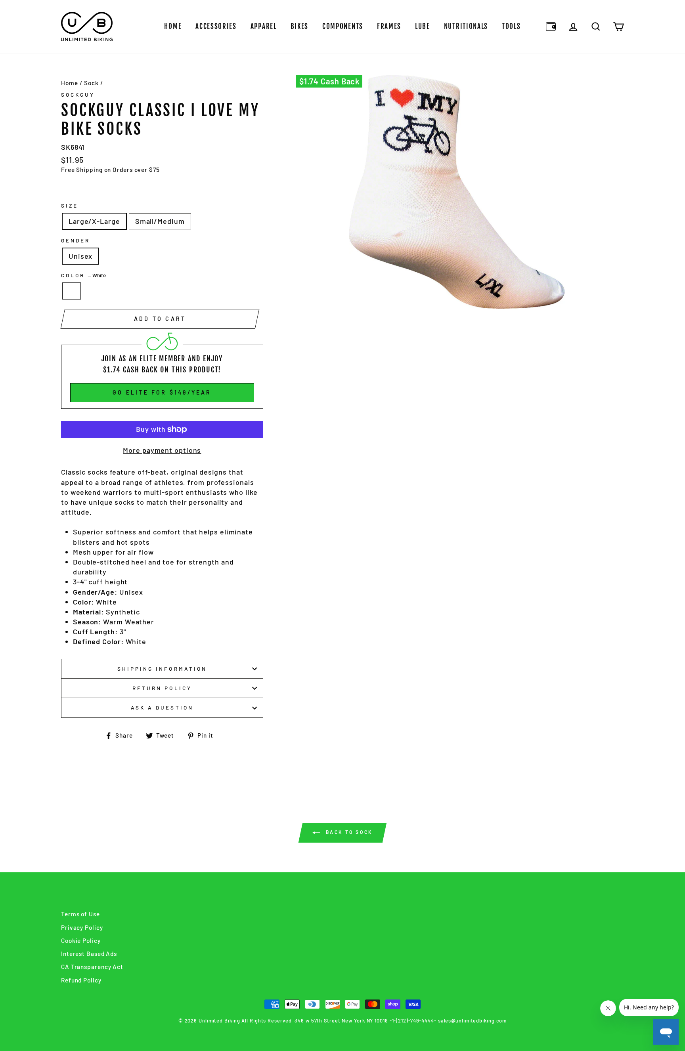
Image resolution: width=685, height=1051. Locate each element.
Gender (75, 240)
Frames (389, 26)
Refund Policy (81, 980)
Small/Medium (160, 221)
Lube (422, 26)
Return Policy (162, 688)
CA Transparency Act (92, 966)
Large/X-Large (94, 221)
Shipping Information (162, 668)
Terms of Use (80, 913)
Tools (511, 26)
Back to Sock (348, 832)
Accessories (216, 26)
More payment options (162, 450)
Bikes (300, 26)
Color (83, 275)
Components (342, 26)
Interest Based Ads (89, 953)
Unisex (80, 256)
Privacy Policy (82, 927)
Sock (91, 82)
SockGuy (78, 94)
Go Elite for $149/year (162, 392)
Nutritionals (466, 26)
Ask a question (162, 707)
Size (69, 205)
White (71, 291)
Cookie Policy (81, 940)
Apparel (264, 26)
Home (173, 26)
